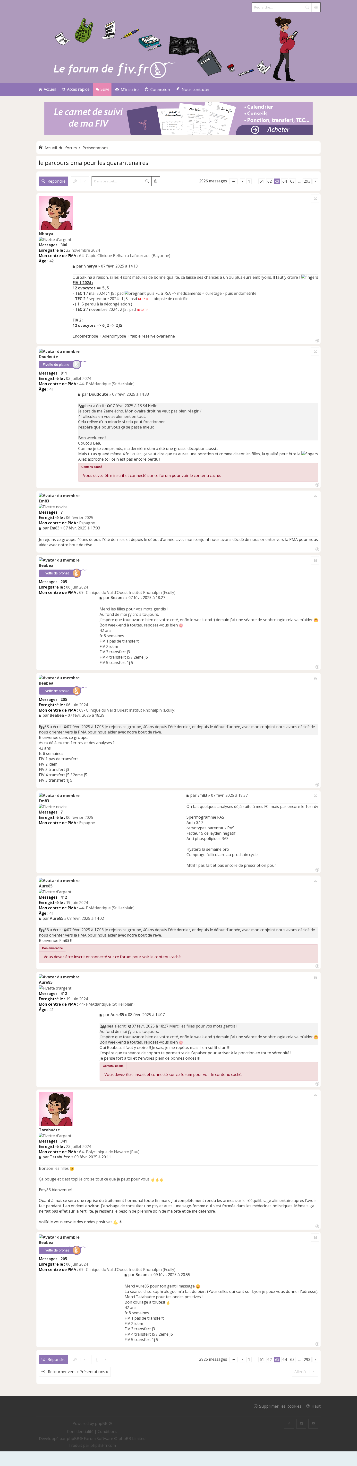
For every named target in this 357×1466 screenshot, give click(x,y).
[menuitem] (127, 89)
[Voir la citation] (108, 405)
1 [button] (249, 181)
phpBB (73, 1438)
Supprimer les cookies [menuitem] (280, 1406)
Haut (316, 1406)
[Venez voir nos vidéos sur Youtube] (313, 1424)
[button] (233, 181)
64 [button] (284, 181)
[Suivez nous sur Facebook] (289, 1424)
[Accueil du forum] (178, 48)
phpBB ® (103, 1423)
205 (63, 581)
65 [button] (292, 181)
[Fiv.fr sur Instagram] (301, 1424)
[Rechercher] (307, 7)
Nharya (46, 233)
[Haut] (316, 340)
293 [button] (307, 181)
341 (63, 1141)
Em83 (44, 501)
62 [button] (269, 181)
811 (63, 373)
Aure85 (45, 886)
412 (63, 897)
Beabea (85, 405)
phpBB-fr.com (103, 1445)
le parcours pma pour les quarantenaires (93, 163)
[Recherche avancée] (316, 7)
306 (63, 245)
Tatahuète (49, 1130)
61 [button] (262, 181)
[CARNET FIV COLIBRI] (178, 119)
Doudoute (48, 356)
